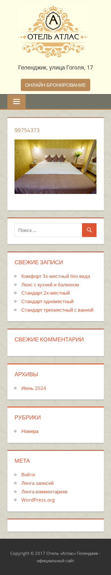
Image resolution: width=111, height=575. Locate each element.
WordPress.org (38, 499)
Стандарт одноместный (47, 301)
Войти (28, 474)
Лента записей (37, 483)
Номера (29, 431)
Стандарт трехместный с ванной (57, 309)
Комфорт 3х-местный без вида (55, 276)
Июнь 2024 (33, 388)
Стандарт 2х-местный (45, 292)
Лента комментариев (44, 491)
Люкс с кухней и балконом (50, 284)
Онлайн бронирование (55, 85)
